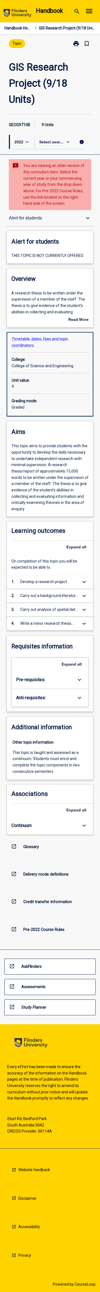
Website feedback (34, 1170)
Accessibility (29, 1226)
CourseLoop (85, 1284)
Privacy (24, 1255)
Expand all (76, 547)
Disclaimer (27, 1198)
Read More (78, 320)
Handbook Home (18, 28)
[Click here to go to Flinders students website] (17, 14)
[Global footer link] (31, 1043)
